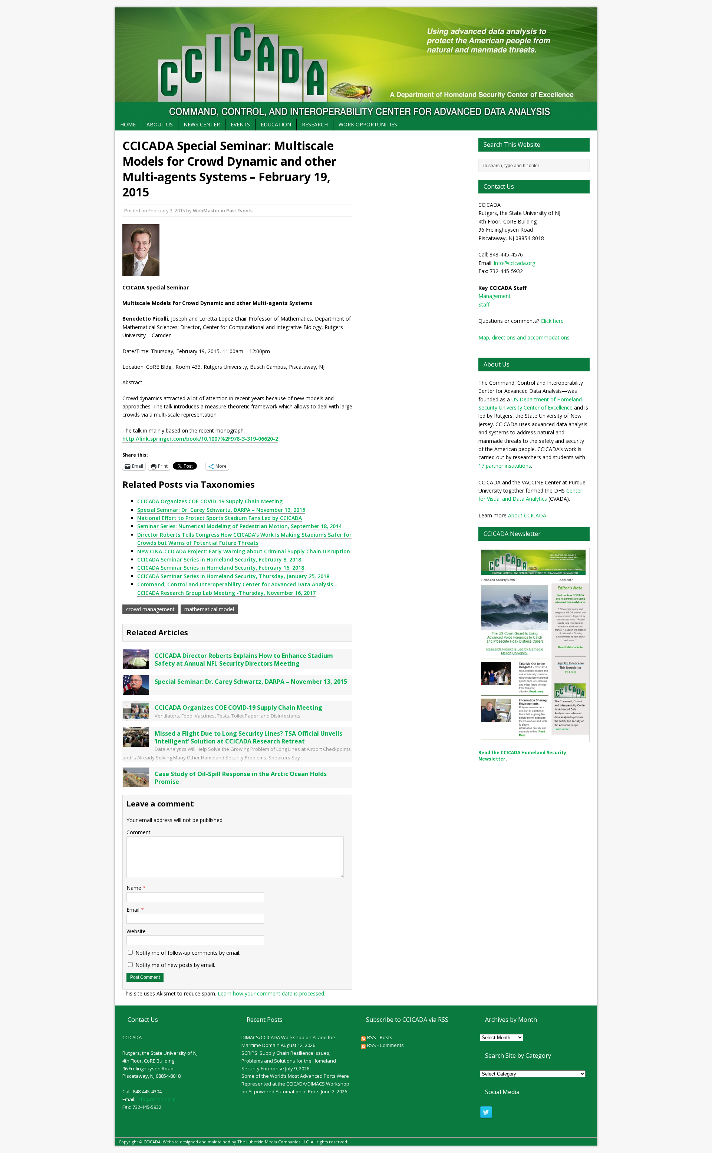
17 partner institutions (504, 465)
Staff (484, 304)
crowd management (150, 609)
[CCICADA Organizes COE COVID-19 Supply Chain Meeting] (136, 716)
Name (134, 887)
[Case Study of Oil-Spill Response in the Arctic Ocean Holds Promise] (136, 782)
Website (136, 931)
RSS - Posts (379, 1037)
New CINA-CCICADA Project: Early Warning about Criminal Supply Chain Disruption (243, 551)
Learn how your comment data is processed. (271, 993)
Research (315, 124)
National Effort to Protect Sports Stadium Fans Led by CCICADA (219, 517)
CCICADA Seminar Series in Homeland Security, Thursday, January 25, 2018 (233, 576)
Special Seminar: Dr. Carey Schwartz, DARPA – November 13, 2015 (221, 509)
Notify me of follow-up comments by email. (187, 952)
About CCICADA (527, 515)
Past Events (239, 210)
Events (240, 124)
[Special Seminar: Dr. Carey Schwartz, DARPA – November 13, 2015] (136, 690)
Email (133, 909)
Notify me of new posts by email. (175, 964)
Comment (138, 832)
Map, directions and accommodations (524, 337)
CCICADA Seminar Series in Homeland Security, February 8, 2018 (219, 559)
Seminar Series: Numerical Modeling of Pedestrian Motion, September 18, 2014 (239, 526)
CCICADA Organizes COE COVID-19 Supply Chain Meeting (210, 501)
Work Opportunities (368, 124)
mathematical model (209, 609)
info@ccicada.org (514, 262)
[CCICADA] (356, 63)
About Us (159, 124)
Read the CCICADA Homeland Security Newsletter (522, 755)
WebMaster (206, 210)
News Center (202, 124)
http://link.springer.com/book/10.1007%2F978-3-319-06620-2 (200, 438)
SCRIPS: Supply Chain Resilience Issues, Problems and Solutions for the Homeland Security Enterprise (288, 1061)
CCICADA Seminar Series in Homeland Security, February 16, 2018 (220, 567)
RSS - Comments (385, 1045)
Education (276, 124)
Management (494, 295)
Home (128, 124)
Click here (552, 320)
